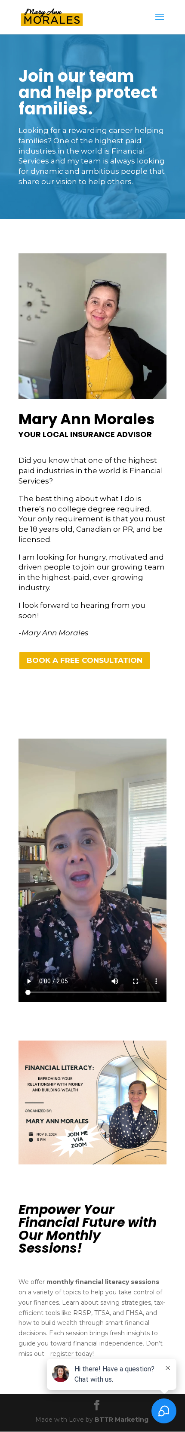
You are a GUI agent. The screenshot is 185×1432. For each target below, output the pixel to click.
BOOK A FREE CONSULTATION (84, 660)
